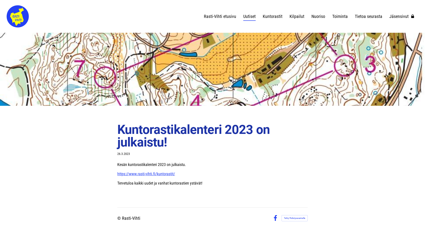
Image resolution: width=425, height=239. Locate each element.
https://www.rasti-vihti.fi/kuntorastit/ (146, 174)
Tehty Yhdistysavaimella (294, 218)
